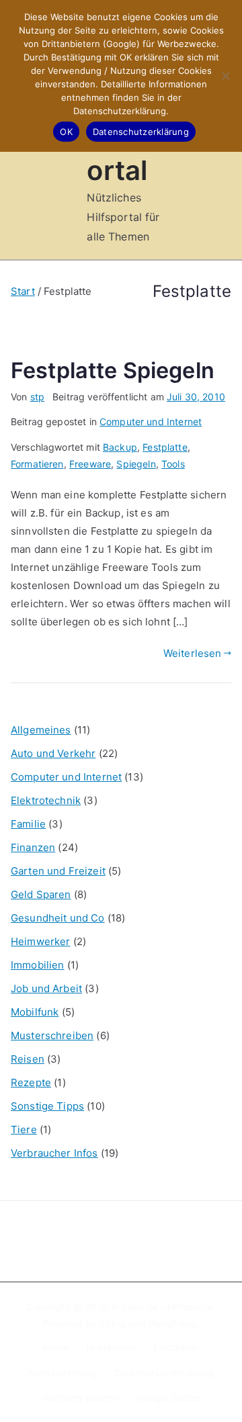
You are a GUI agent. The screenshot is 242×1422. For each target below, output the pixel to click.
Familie (28, 823)
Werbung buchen (81, 1397)
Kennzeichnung (62, 1372)
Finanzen (33, 847)
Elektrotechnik (46, 800)
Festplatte (165, 447)
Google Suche (168, 1397)
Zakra (112, 1323)
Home (56, 1347)
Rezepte (31, 1082)
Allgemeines (41, 729)
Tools (173, 464)
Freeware (90, 464)
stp (37, 396)
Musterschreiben (52, 1035)
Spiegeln (135, 464)
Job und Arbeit (46, 988)
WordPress (172, 1323)
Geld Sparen (41, 894)
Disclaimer (176, 1347)
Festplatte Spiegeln (112, 370)
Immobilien (38, 965)
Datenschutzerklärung (164, 1372)
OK (66, 131)
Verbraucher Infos (54, 1153)
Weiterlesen (192, 653)
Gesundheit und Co (58, 918)
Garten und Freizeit (58, 870)
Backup (120, 447)
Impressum (110, 1347)
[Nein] (225, 76)
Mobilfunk (34, 1012)
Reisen (27, 1059)
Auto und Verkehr (53, 753)
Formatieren (37, 464)
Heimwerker (41, 941)
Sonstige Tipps (47, 1106)
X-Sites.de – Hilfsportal (162, 1307)
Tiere (24, 1129)
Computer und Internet (150, 421)
